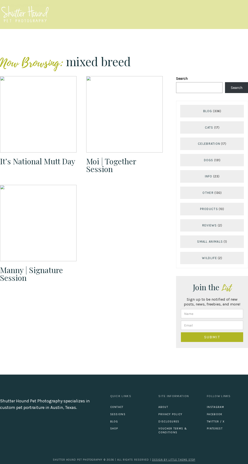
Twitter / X (216, 421)
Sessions (117, 414)
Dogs (208, 160)
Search (182, 78)
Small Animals (210, 241)
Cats (209, 127)
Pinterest (215, 428)
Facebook (214, 414)
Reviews (209, 225)
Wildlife (209, 258)
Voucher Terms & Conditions (172, 430)
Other (208, 193)
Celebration (209, 143)
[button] (243, 14)
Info (208, 176)
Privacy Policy (170, 414)
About (163, 407)
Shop (114, 428)
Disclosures (168, 421)
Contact (117, 407)
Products (209, 209)
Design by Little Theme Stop (173, 459)
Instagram (215, 407)
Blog (207, 111)
